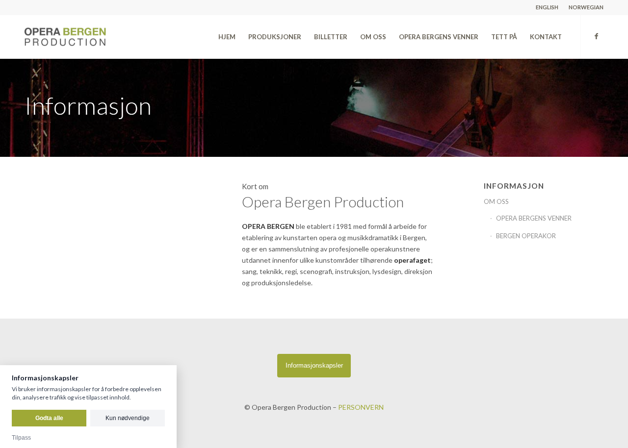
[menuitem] (547, 7)
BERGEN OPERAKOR (526, 236)
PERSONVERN (361, 407)
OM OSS (496, 201)
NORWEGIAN (586, 7)
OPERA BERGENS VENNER (534, 218)
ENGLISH (547, 7)
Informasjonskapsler (314, 365)
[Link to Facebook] (596, 36)
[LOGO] (87, 36)
